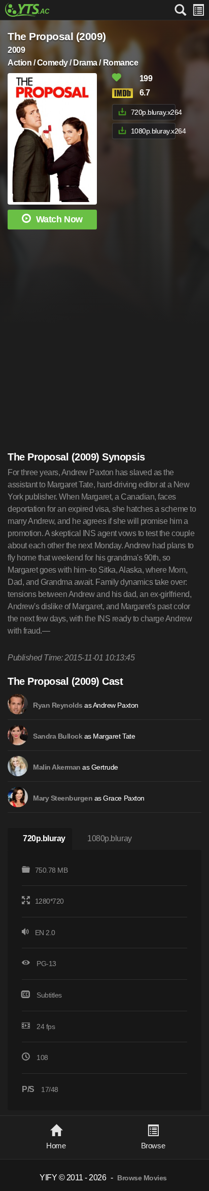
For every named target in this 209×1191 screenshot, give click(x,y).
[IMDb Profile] (18, 704)
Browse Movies (142, 1178)
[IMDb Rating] (124, 93)
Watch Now (59, 219)
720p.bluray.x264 (153, 112)
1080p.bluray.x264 (153, 131)
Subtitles (49, 995)
